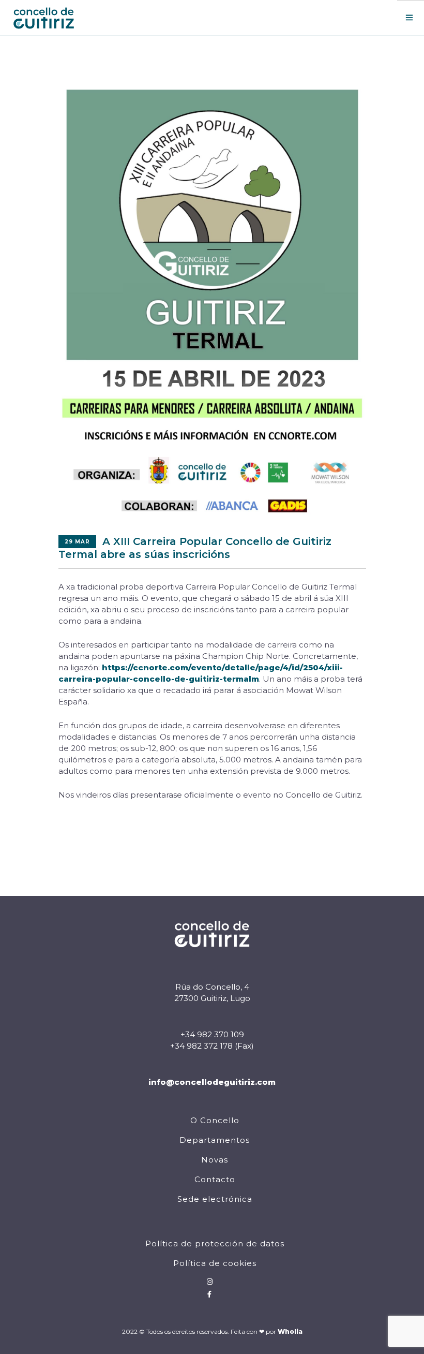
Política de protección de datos (214, 1243)
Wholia (290, 1331)
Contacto (214, 1179)
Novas (214, 1160)
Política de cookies (214, 1263)
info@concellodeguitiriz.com (212, 1082)
